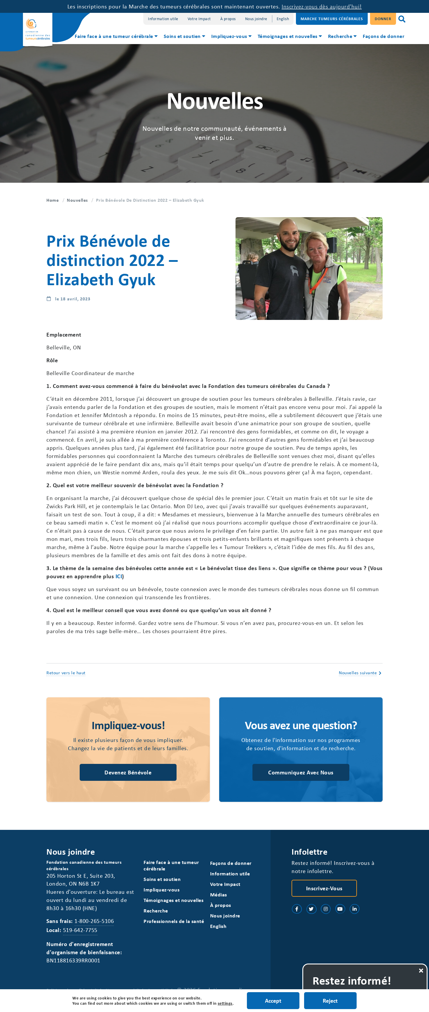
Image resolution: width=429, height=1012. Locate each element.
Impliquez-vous (229, 35)
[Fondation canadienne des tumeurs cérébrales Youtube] (340, 909)
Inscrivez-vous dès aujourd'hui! (322, 6)
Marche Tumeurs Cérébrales (332, 18)
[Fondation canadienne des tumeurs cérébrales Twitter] (311, 909)
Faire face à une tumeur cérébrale (114, 35)
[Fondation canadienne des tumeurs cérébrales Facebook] (297, 909)
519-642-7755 (80, 930)
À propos (228, 18)
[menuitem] (115, 36)
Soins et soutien (182, 35)
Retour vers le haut (66, 672)
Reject (330, 1000)
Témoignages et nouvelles (288, 35)
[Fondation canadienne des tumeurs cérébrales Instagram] (325, 909)
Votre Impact (199, 18)
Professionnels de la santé (174, 921)
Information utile (163, 18)
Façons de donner (383, 35)
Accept (273, 1000)
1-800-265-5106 (94, 921)
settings (225, 1003)
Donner (383, 18)
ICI (119, 576)
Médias (218, 894)
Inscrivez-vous (324, 888)
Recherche (340, 35)
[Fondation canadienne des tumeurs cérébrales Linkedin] (354, 909)
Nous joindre (256, 18)
